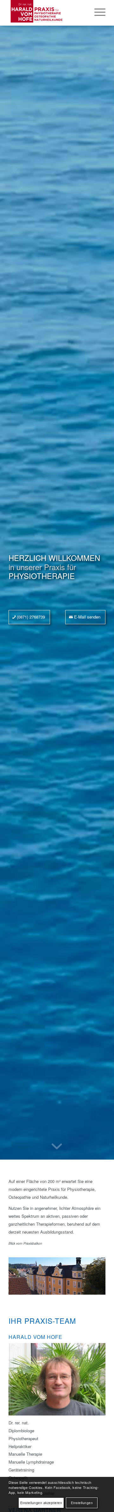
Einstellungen (82, 1503)
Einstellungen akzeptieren (41, 1503)
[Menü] (96, 12)
